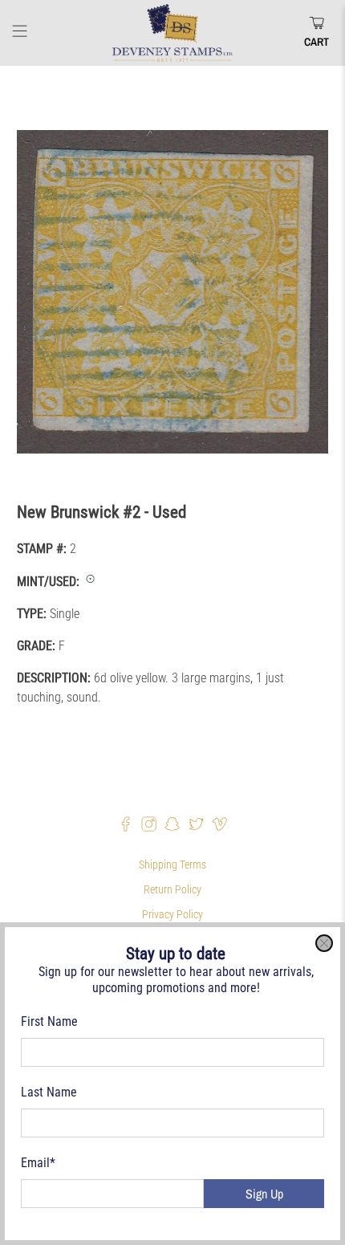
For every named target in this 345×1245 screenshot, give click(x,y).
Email (38, 1162)
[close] (324, 943)
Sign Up (264, 1193)
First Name (49, 1021)
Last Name (49, 1092)
